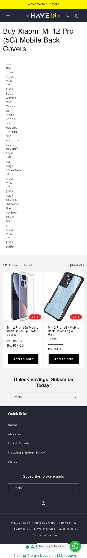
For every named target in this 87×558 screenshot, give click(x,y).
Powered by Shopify (43, 522)
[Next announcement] (79, 4)
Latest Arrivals (18, 443)
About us (15, 434)
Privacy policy (21, 528)
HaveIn (25, 522)
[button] (8, 15)
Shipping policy (68, 528)
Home (12, 425)
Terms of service (44, 528)
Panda (13, 462)
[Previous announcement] (7, 4)
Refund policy (67, 522)
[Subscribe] (74, 397)
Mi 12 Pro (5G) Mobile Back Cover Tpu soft (22, 329)
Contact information (45, 535)
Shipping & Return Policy (26, 452)
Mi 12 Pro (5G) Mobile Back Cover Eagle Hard (63, 331)
